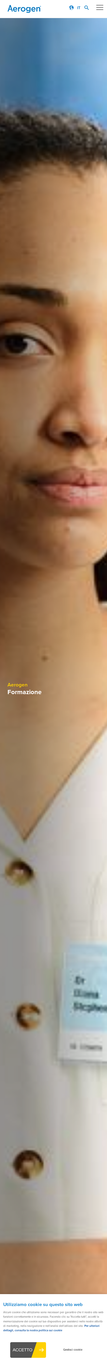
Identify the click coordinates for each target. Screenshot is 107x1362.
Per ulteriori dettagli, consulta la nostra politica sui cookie (51, 1328)
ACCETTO (22, 1349)
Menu (99, 7)
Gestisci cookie (72, 1350)
